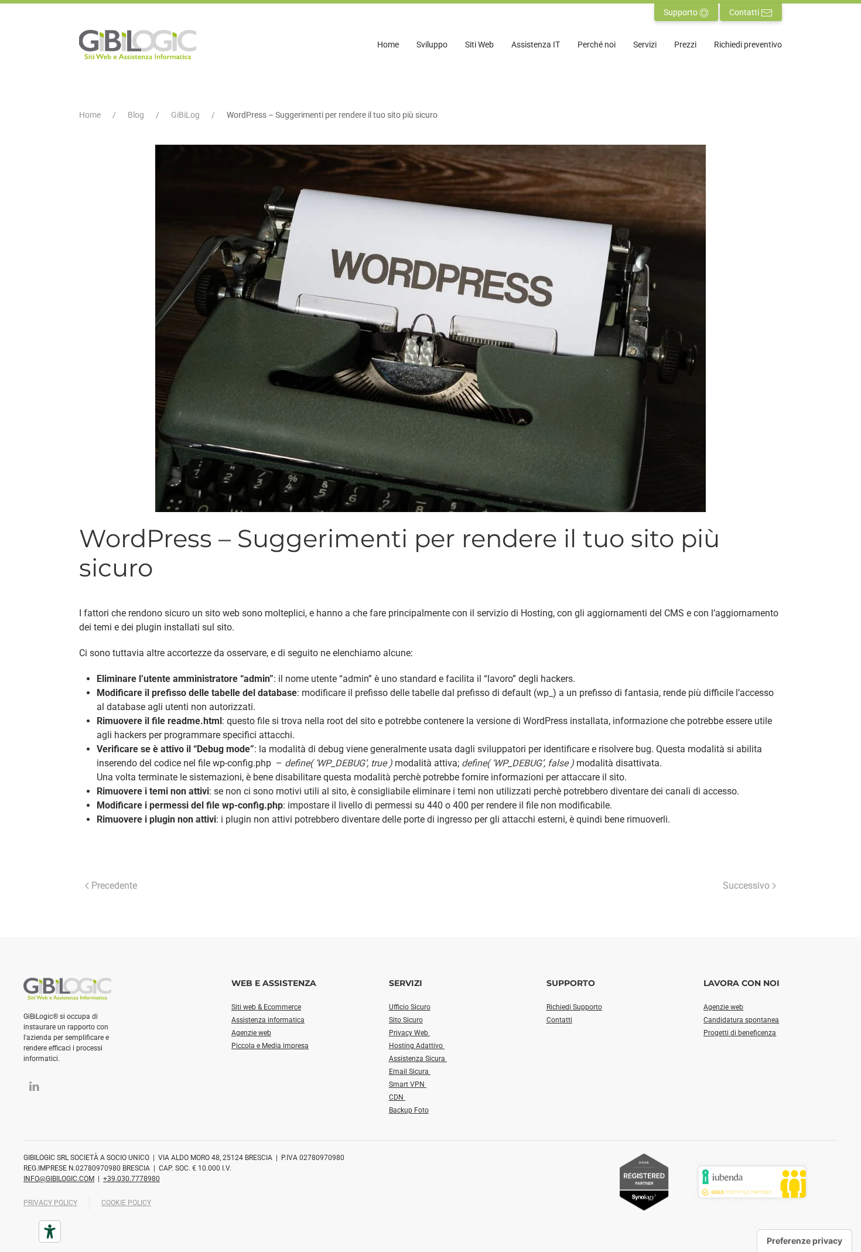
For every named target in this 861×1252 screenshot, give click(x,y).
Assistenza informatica (268, 1020)
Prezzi (685, 44)
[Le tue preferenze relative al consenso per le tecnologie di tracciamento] (804, 1241)
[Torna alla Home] (137, 44)
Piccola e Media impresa (270, 1046)
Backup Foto (409, 1110)
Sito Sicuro (406, 1020)
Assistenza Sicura (418, 1059)
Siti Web (479, 44)
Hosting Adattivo (417, 1046)
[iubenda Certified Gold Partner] (752, 1181)
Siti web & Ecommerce (266, 1007)
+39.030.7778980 (131, 1179)
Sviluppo (431, 44)
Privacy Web (409, 1033)
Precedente (114, 885)
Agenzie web (251, 1033)
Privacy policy (50, 1203)
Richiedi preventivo (748, 44)
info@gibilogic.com (58, 1179)
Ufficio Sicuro (409, 1007)
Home (388, 44)
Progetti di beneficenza (739, 1033)
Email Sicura (409, 1071)
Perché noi (597, 44)
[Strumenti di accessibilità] (50, 1231)
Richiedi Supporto (574, 1007)
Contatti (745, 12)
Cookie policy (126, 1203)
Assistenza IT (535, 44)
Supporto (681, 12)
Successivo (746, 885)
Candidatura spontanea (741, 1020)
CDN (397, 1097)
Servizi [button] (645, 44)
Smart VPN (407, 1084)
